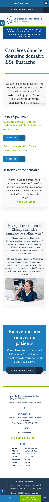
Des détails (9, 130)
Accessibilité (37, 485)
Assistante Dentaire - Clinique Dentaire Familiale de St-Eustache (22, 123)
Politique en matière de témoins (18, 485)
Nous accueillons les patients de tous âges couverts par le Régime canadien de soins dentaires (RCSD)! (24, 33)
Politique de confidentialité (24, 481)
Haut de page (36, 488)
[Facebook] (24, 408)
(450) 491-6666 (21, 3)
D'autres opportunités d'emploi (20, 146)
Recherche (13, 488)
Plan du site (24, 488)
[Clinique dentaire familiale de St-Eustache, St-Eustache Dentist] (24, 397)
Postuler (11, 138)
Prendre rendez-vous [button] (21, 10)
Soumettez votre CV (13, 151)
